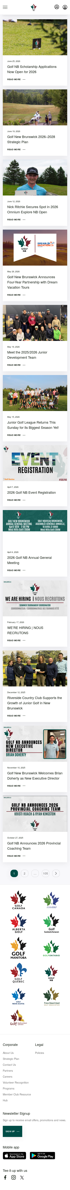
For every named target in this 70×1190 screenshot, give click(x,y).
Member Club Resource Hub (17, 1097)
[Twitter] (22, 1177)
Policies (39, 1053)
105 (45, 873)
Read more (14, 79)
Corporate (10, 1044)
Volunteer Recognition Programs (16, 1085)
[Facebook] (5, 1177)
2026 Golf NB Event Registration (31, 492)
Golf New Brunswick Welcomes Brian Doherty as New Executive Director (35, 775)
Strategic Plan (11, 1059)
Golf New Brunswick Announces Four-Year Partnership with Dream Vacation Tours (32, 282)
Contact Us (9, 1064)
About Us (8, 1053)
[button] (12, 1131)
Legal (39, 1044)
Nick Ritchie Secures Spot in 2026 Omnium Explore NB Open (32, 209)
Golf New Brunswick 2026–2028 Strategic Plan (31, 139)
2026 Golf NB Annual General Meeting (29, 560)
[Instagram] (13, 1177)
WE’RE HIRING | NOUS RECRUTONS (25, 630)
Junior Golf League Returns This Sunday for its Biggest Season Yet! (33, 425)
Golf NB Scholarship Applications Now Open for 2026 (32, 69)
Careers (7, 1076)
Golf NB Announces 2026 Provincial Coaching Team (34, 846)
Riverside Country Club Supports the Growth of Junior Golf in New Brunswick (34, 702)
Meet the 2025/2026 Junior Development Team (27, 355)
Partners (8, 1070)
